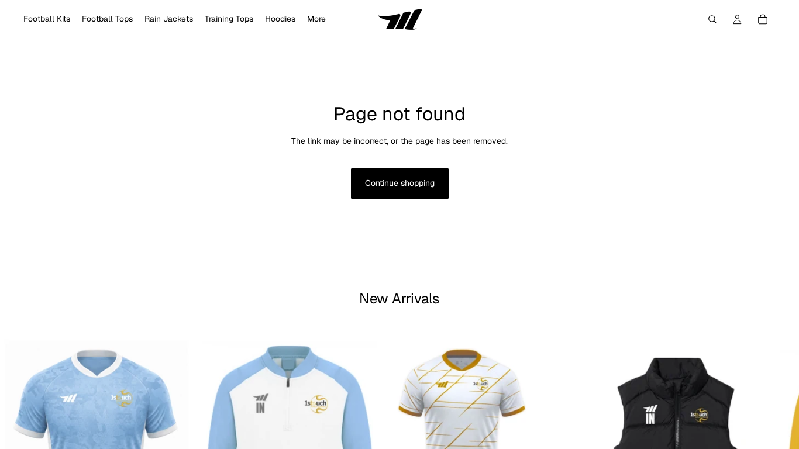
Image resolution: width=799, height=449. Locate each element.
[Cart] (763, 19)
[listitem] (316, 19)
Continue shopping (400, 183)
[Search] (712, 19)
